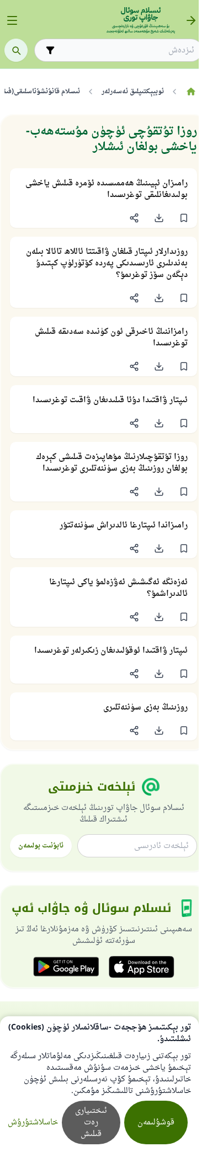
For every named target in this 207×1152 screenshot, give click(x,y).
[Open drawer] (12, 20)
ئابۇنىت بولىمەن (40, 845)
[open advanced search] (50, 50)
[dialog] (99, 1084)
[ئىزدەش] (16, 50)
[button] (183, 218)
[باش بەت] (191, 91)
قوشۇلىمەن (155, 1122)
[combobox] (126, 50)
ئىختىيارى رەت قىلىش (91, 1122)
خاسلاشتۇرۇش (33, 1122)
